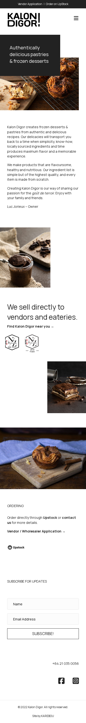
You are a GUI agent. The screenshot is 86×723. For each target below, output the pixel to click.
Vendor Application (30, 4)
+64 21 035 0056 (65, 663)
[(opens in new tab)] (16, 547)
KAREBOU (47, 716)
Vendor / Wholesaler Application (34, 531)
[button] (43, 633)
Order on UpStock (57, 4)
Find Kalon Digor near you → (30, 326)
